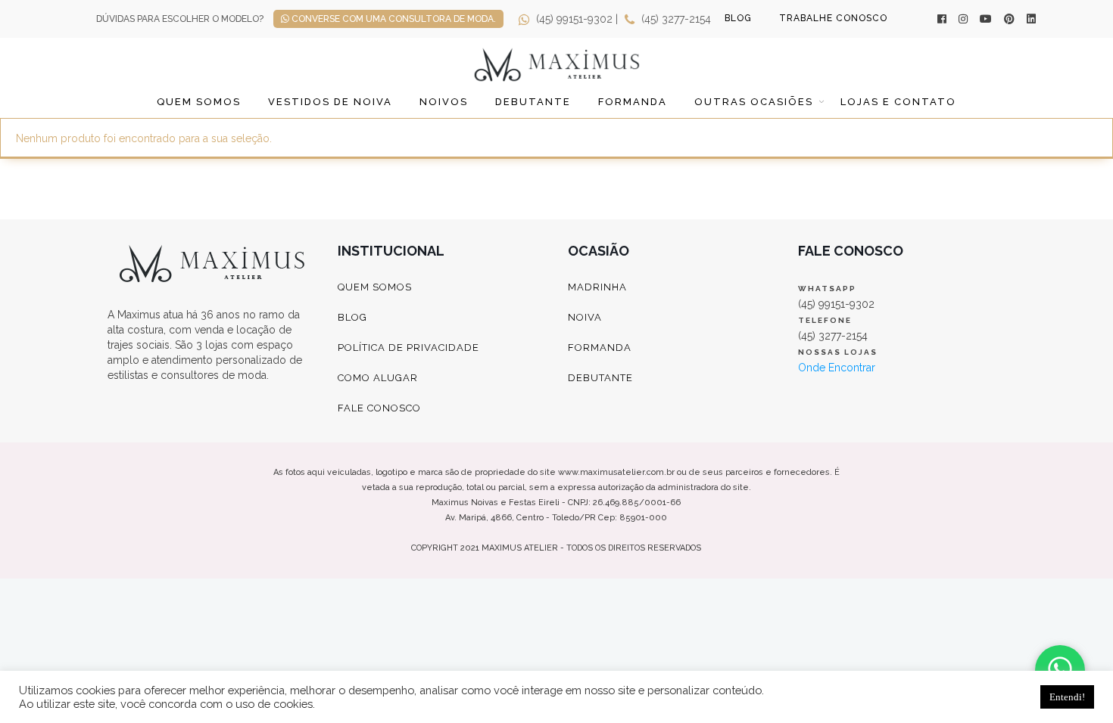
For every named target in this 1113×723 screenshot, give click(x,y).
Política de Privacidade (408, 347)
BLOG (738, 18)
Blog (352, 317)
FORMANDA (599, 347)
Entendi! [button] (1067, 697)
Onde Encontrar (836, 368)
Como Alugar (378, 377)
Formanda (632, 101)
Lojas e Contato (898, 101)
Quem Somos (199, 101)
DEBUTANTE (600, 377)
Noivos (443, 101)
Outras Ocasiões (753, 101)
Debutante (533, 101)
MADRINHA (597, 287)
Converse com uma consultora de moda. (392, 19)
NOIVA (585, 317)
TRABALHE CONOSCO (833, 18)
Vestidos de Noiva (330, 101)
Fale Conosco (379, 408)
